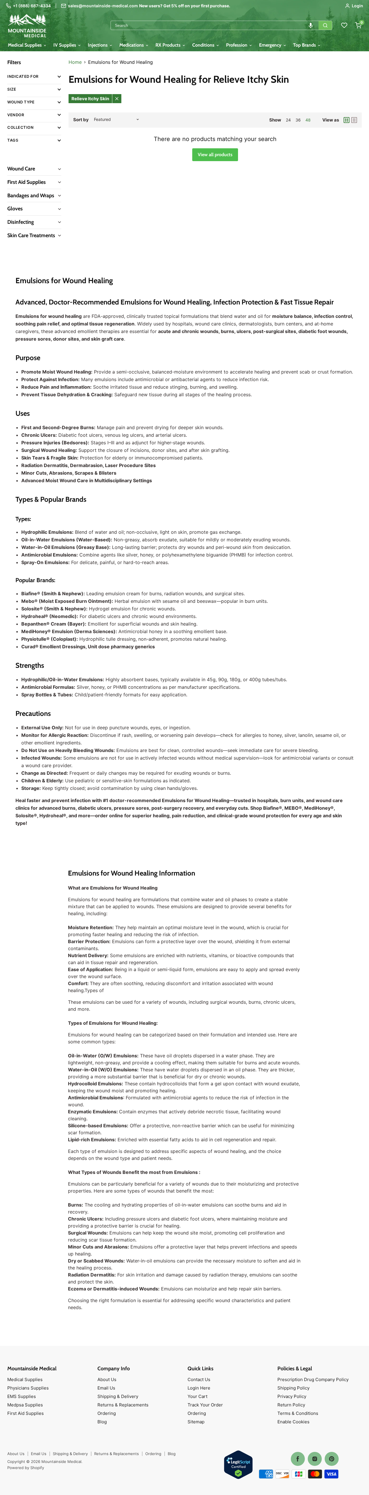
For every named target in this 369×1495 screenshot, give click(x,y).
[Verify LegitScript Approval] (238, 1465)
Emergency (271, 45)
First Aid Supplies (25, 1413)
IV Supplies (65, 45)
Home (75, 62)
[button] (310, 25)
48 (308, 119)
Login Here (199, 1388)
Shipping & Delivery (117, 1396)
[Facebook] (298, 1459)
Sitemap (196, 1421)
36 (298, 119)
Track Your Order (205, 1405)
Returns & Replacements (122, 1405)
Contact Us (199, 1379)
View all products (215, 154)
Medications (132, 45)
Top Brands (305, 45)
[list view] (354, 120)
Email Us (106, 1388)
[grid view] (346, 120)
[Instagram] (315, 1459)
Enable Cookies (293, 1421)
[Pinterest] (332, 1459)
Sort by (81, 119)
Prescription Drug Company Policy (313, 1379)
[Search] (325, 25)
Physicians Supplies (28, 1388)
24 (288, 119)
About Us (106, 1379)
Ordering (106, 1413)
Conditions (204, 45)
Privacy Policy (291, 1396)
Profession (237, 45)
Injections (98, 45)
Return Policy (291, 1405)
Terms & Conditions (297, 1413)
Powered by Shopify (25, 1467)
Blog (102, 1421)
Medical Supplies (25, 45)
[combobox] (215, 25)
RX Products (168, 45)
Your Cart (197, 1396)
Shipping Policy (293, 1388)
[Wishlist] (344, 25)
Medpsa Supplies (25, 1405)
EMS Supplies (21, 1396)
